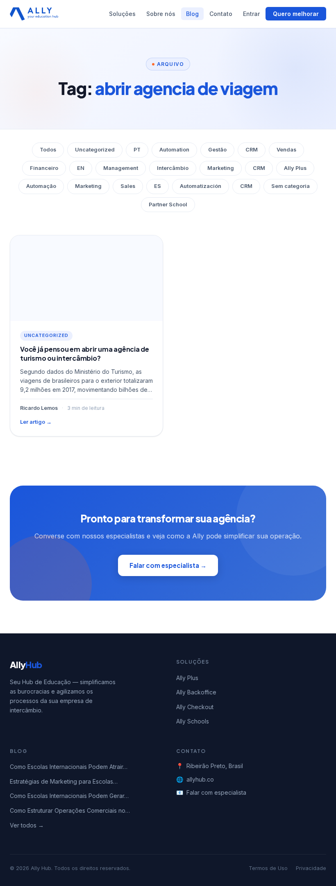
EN (80, 168)
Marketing (220, 168)
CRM (251, 150)
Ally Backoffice (196, 692)
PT (137, 150)
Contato (220, 13)
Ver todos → (27, 825)
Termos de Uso (268, 868)
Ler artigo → (36, 422)
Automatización (200, 186)
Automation (174, 150)
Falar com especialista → (168, 565)
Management (120, 168)
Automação (41, 186)
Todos (48, 150)
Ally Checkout (194, 706)
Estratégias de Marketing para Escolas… (64, 781)
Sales (127, 186)
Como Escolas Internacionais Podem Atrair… (68, 766)
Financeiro (44, 168)
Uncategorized (95, 150)
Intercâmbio (172, 168)
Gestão (217, 150)
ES (157, 186)
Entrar (251, 13)
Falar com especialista (216, 792)
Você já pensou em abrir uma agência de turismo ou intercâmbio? (84, 353)
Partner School (168, 204)
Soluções (122, 13)
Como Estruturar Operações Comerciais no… (70, 810)
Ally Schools (192, 721)
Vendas (286, 150)
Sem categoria (290, 186)
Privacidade (311, 868)
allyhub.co (200, 779)
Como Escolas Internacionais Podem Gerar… (69, 795)
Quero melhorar (296, 13)
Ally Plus (295, 168)
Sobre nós (160, 13)
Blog (192, 13)
